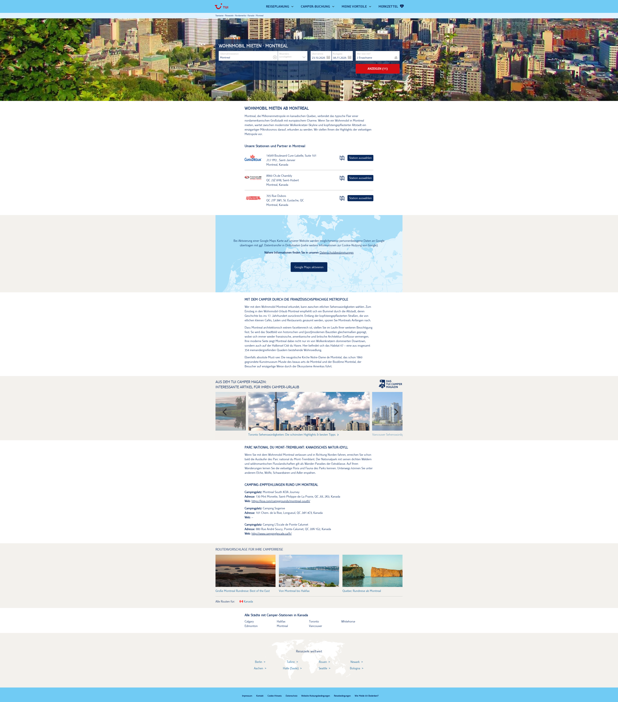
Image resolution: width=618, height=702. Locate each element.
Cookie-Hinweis (274, 695)
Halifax (281, 621)
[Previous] (223, 410)
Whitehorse (348, 621)
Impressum (247, 695)
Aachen (258, 668)
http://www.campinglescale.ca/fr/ (272, 533)
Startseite (219, 15)
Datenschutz (291, 695)
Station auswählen (360, 158)
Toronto (314, 621)
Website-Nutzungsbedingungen (315, 695)
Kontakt (259, 695)
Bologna (355, 668)
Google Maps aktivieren (309, 267)
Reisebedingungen (342, 695)
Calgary (249, 621)
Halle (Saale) (291, 668)
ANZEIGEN (378, 68)
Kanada (248, 601)
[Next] (394, 410)
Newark (355, 662)
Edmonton (251, 626)
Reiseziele (229, 15)
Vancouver (315, 626)
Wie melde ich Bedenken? (367, 695)
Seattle (323, 668)
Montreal (282, 626)
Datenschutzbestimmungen (337, 252)
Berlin (258, 662)
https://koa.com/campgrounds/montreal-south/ (281, 501)
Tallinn (291, 662)
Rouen (323, 662)
